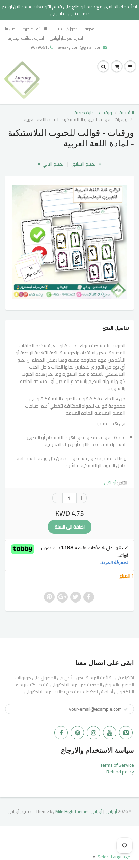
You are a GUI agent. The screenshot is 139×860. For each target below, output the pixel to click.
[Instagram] (93, 732)
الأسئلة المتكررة (35, 29)
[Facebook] (61, 732)
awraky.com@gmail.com (80, 47)
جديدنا (89, 6)
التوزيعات (42, 6)
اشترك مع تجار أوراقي (66, 38)
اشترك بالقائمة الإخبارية (26, 38)
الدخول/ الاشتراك (66, 29)
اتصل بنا (11, 29)
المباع (125, 575)
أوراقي (110, 482)
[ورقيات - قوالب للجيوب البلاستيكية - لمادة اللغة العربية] (69, 241)
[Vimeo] (126, 732)
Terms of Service (117, 765)
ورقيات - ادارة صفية (93, 112)
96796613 (40, 47)
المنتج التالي (53, 163)
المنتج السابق (84, 163)
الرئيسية (126, 112)
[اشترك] (125, 709)
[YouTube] (109, 732)
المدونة (91, 29)
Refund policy (120, 771)
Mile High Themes (72, 811)
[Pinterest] (77, 732)
